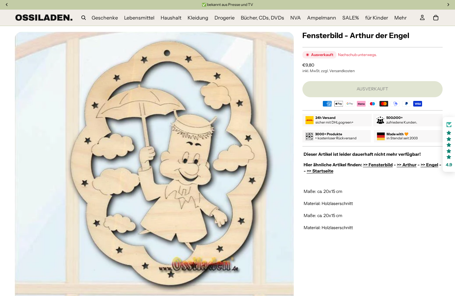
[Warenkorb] (436, 17)
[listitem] (400, 17)
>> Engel (429, 165)
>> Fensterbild (378, 165)
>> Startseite (320, 171)
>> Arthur (407, 165)
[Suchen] (83, 17)
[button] (449, 144)
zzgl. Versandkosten (338, 70)
